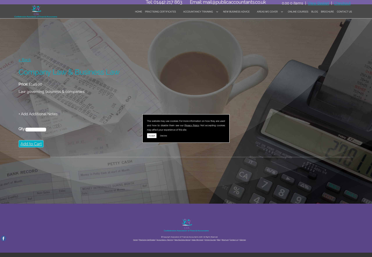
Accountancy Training (198, 11)
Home (138, 11)
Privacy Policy (192, 125)
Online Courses (298, 11)
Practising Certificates (160, 11)
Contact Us (344, 11)
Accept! (152, 136)
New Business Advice (236, 11)
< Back (25, 59)
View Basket (318, 3)
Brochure (327, 11)
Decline (163, 136)
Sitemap (242, 240)
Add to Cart (31, 143)
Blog (314, 11)
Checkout (342, 3)
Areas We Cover (267, 11)
